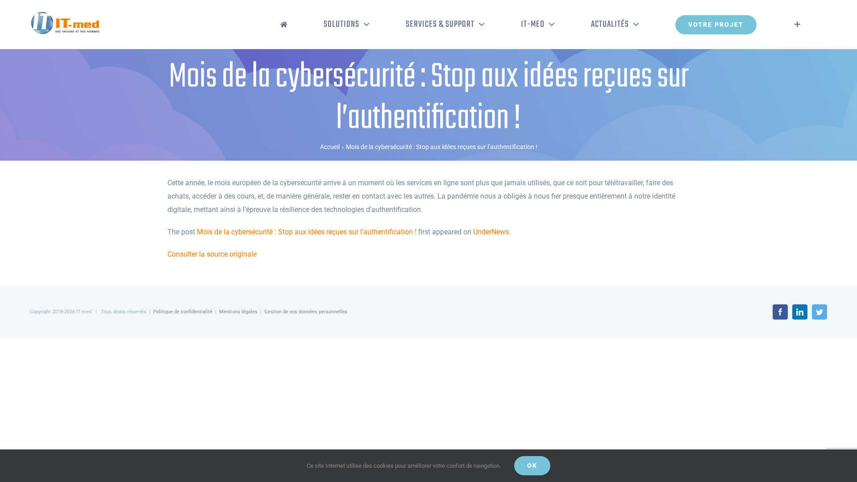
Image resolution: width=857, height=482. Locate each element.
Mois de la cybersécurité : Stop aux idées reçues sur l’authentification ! (306, 232)
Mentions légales (238, 312)
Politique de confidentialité (182, 312)
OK (532, 465)
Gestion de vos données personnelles (305, 312)
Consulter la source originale (212, 254)
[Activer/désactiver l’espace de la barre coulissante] (797, 24)
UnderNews (491, 232)
